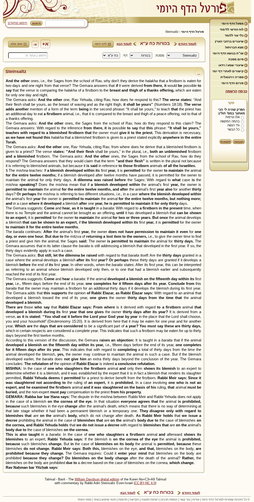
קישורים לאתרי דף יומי (228, 71)
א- (35, 44)
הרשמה (231, 91)
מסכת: (159, 55)
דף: (125, 55)
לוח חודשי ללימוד (232, 29)
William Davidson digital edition (97, 479)
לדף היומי (101, 44)
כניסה (242, 91)
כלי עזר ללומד (234, 35)
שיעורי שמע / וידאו (231, 65)
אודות (195, 499)
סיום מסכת (236, 59)
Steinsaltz (171, 31)
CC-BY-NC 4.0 (145, 483)
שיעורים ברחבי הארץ (229, 41)
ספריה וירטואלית (232, 77)
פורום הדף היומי (232, 83)
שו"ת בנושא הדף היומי (228, 53)
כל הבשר (233, 129)
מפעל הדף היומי (233, 23)
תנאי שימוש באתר (105, 499)
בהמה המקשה (230, 121)
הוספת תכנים (169, 499)
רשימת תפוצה (150, 499)
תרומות (122, 499)
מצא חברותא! (234, 47)
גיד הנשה (233, 125)
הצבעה (239, 141)
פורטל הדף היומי (192, 31)
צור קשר (185, 499)
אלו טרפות (232, 117)
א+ (45, 44)
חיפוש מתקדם (17, 23)
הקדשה (134, 499)
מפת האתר (84, 499)
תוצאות (226, 141)
